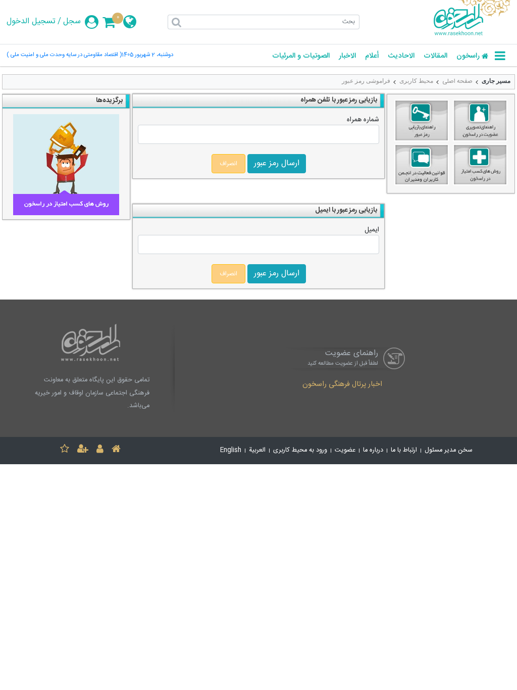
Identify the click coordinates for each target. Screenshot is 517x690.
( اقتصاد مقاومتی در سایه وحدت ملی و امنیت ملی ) (64, 55)
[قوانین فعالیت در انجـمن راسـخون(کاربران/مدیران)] (421, 166)
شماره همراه (363, 120)
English (230, 450)
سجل (72, 22)
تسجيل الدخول (31, 22)
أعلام (372, 56)
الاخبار (347, 56)
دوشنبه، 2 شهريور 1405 (147, 55)
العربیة (257, 450)
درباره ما (373, 450)
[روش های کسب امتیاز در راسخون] (480, 166)
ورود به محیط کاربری (300, 450)
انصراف (228, 164)
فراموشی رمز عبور (366, 80)
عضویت (345, 450)
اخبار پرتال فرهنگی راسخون (342, 384)
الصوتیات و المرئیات (301, 56)
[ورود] (100, 450)
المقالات (435, 56)
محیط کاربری (416, 80)
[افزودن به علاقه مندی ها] (64, 450)
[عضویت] (82, 450)
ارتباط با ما (404, 450)
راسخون (468, 56)
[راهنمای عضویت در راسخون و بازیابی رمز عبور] (480, 122)
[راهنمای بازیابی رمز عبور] (421, 122)
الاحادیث (401, 56)
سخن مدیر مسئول (449, 450)
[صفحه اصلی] (116, 450)
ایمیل (372, 230)
